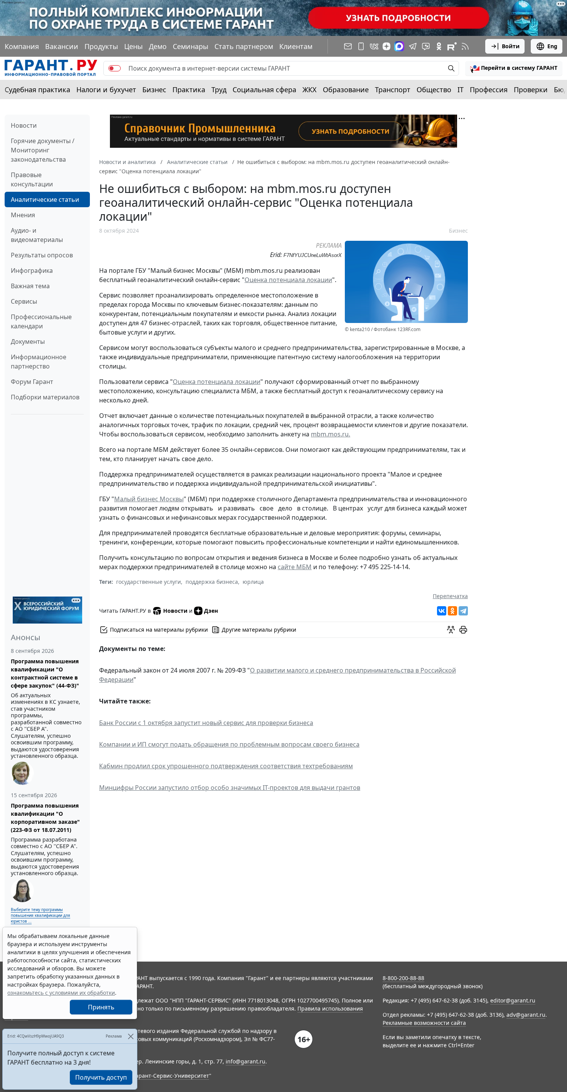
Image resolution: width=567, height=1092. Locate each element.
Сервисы (24, 301)
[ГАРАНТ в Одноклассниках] (439, 46)
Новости (24, 125)
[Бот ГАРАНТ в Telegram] (425, 46)
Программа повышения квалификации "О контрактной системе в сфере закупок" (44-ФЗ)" (45, 673)
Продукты (101, 46)
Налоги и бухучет (106, 89)
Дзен (211, 610)
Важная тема (30, 286)
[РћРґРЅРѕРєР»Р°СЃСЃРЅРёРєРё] (452, 610)
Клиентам (295, 46)
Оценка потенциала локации (288, 280)
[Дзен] (386, 46)
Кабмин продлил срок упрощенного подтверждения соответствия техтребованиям (226, 766)
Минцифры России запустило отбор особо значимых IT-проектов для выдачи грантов (229, 787)
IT (460, 89)
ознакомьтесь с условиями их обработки (61, 992)
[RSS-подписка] (465, 46)
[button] (513, 68)
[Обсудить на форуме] (451, 629)
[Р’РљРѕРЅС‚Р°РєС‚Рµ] (441, 610)
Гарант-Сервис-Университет (171, 1075)
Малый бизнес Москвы (149, 499)
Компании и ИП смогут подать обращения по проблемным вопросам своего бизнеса (229, 744)
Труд (218, 89)
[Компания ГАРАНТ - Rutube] (452, 46)
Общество (434, 89)
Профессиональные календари (41, 321)
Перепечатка (450, 596)
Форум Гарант (32, 381)
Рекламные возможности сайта (424, 1022)
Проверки (531, 89)
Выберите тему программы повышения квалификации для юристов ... (40, 915)
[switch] (114, 68)
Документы (28, 341)
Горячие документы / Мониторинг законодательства (42, 150)
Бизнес (154, 89)
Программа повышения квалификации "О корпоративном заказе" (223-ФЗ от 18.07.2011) (45, 817)
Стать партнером (243, 46)
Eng (552, 46)
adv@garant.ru (525, 1014)
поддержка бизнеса (212, 581)
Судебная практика (37, 89)
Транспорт (392, 89)
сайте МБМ (295, 567)
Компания (22, 46)
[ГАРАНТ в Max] (399, 46)
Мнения (23, 215)
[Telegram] (463, 610)
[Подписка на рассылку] (348, 46)
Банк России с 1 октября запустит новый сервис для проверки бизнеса (206, 722)
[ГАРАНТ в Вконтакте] (374, 46)
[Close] (131, 1036)
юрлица (253, 581)
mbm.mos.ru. (330, 434)
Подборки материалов (45, 397)
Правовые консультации (32, 179)
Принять (101, 1007)
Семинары (190, 46)
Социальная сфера (264, 89)
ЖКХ (309, 89)
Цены (133, 46)
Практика (188, 89)
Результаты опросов (42, 255)
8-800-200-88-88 (403, 978)
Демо (158, 46)
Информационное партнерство (38, 361)
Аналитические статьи (45, 199)
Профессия (489, 89)
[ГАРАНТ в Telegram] (412, 46)
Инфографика (32, 270)
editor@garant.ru (512, 1000)
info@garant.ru (245, 1061)
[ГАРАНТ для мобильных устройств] (361, 46)
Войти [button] (511, 46)
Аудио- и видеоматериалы (37, 235)
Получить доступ (101, 1077)
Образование (346, 89)
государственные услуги (148, 581)
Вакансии (61, 46)
